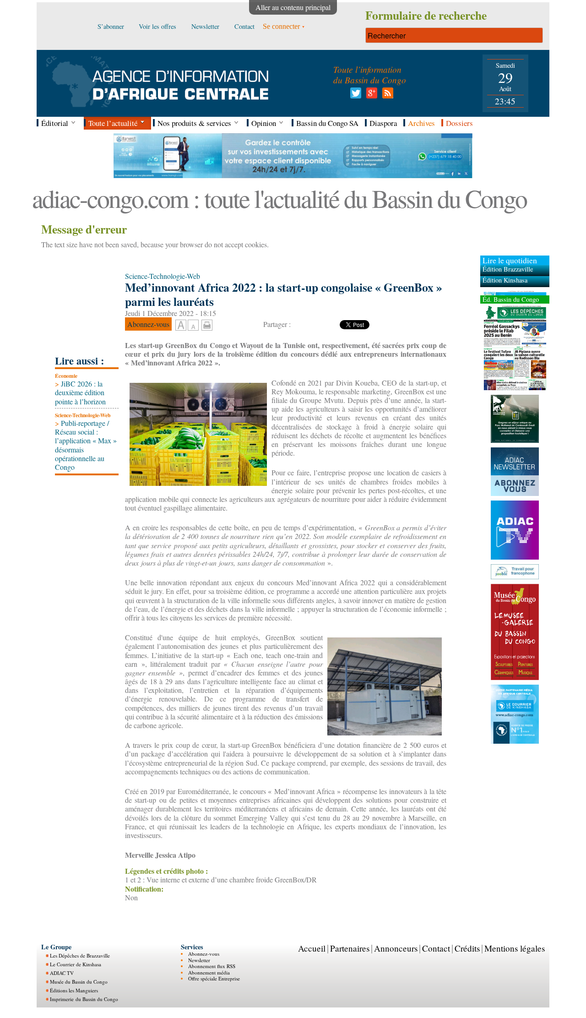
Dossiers (459, 123)
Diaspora (383, 123)
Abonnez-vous (203, 953)
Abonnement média (209, 972)
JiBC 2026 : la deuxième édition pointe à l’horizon (80, 392)
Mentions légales (514, 948)
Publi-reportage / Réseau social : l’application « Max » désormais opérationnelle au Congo (86, 445)
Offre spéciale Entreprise (214, 978)
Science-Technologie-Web (82, 415)
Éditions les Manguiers (74, 990)
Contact (436, 948)
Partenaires (349, 948)
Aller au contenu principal (293, 7)
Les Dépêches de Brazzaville (80, 955)
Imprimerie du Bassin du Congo (84, 999)
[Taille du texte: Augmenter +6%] (180, 326)
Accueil (312, 948)
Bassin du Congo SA (327, 123)
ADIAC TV (62, 972)
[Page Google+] (370, 95)
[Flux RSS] (386, 95)
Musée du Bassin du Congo (79, 981)
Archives (421, 123)
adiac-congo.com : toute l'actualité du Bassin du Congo (279, 198)
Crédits (467, 948)
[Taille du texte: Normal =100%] (193, 326)
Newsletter (199, 960)
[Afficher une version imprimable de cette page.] (207, 323)
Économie (66, 376)
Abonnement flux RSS (211, 966)
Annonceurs (396, 948)
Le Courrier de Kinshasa (75, 964)
